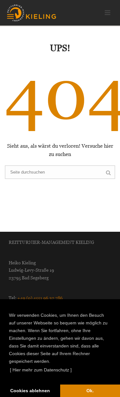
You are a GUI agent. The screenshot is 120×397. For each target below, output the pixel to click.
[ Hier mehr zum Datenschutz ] (41, 369)
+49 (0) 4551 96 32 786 (40, 297)
